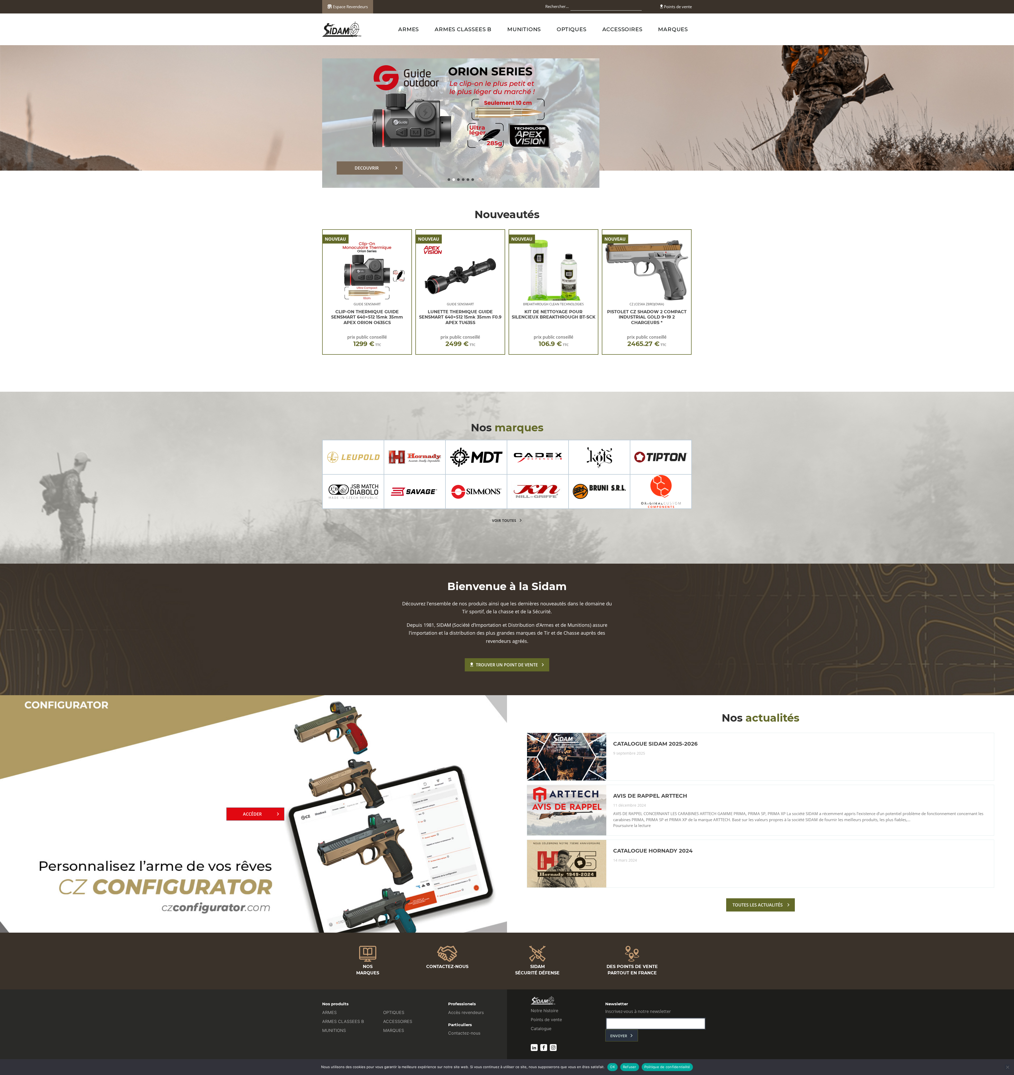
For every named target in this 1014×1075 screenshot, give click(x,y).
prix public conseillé (367, 341)
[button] (449, 179)
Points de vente (677, 6)
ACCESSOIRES (622, 29)
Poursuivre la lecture (632, 826)
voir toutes (504, 520)
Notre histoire (544, 1010)
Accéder (252, 814)
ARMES (408, 29)
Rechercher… (557, 6)
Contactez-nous (464, 1033)
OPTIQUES (571, 29)
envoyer (618, 1035)
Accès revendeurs (466, 1012)
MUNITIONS (524, 29)
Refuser (629, 1067)
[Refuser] (1007, 1067)
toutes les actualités (758, 905)
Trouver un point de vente (507, 665)
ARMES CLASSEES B (463, 29)
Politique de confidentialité (667, 1067)
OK (612, 1067)
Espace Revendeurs (350, 6)
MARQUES (673, 29)
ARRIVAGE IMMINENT (367, 168)
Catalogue (541, 1028)
